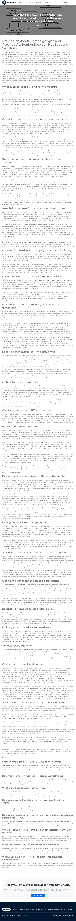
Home (21, 2)
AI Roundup (70, 909)
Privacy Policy (56, 915)
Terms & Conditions (68, 915)
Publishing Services (60, 909)
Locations (50, 909)
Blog (44, 909)
